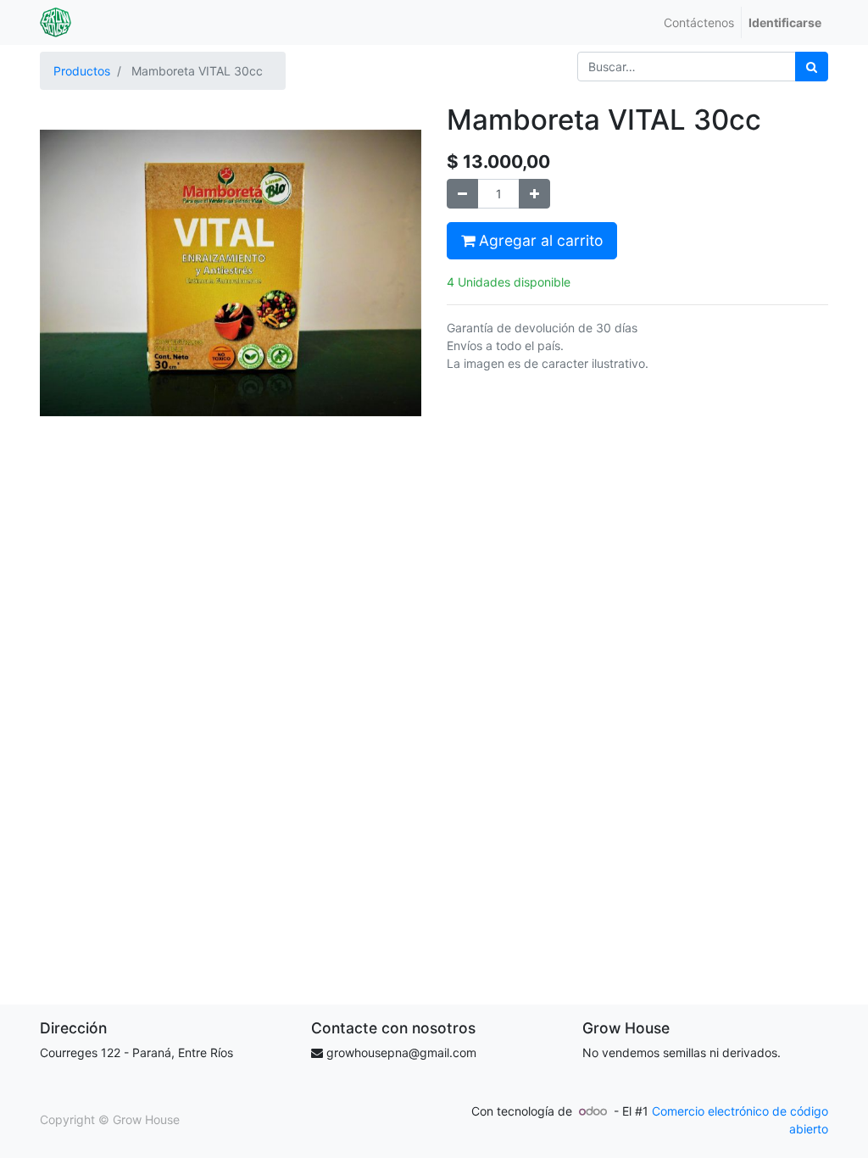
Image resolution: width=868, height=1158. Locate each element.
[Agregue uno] (534, 194)
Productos (81, 71)
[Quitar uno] (462, 194)
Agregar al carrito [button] (539, 240)
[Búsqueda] (811, 66)
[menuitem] (699, 22)
